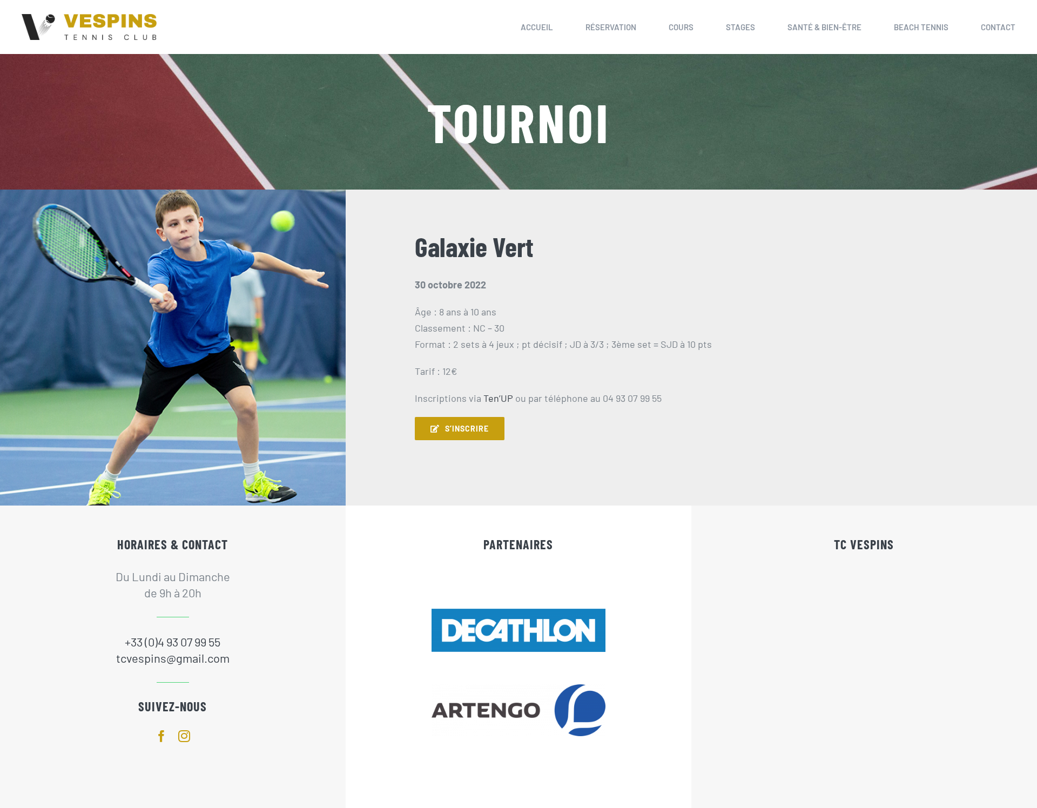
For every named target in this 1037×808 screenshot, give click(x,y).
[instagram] (184, 736)
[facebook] (161, 736)
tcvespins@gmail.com (173, 658)
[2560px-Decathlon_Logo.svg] (519, 614)
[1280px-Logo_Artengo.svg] (519, 689)
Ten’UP (498, 398)
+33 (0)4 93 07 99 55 (172, 642)
